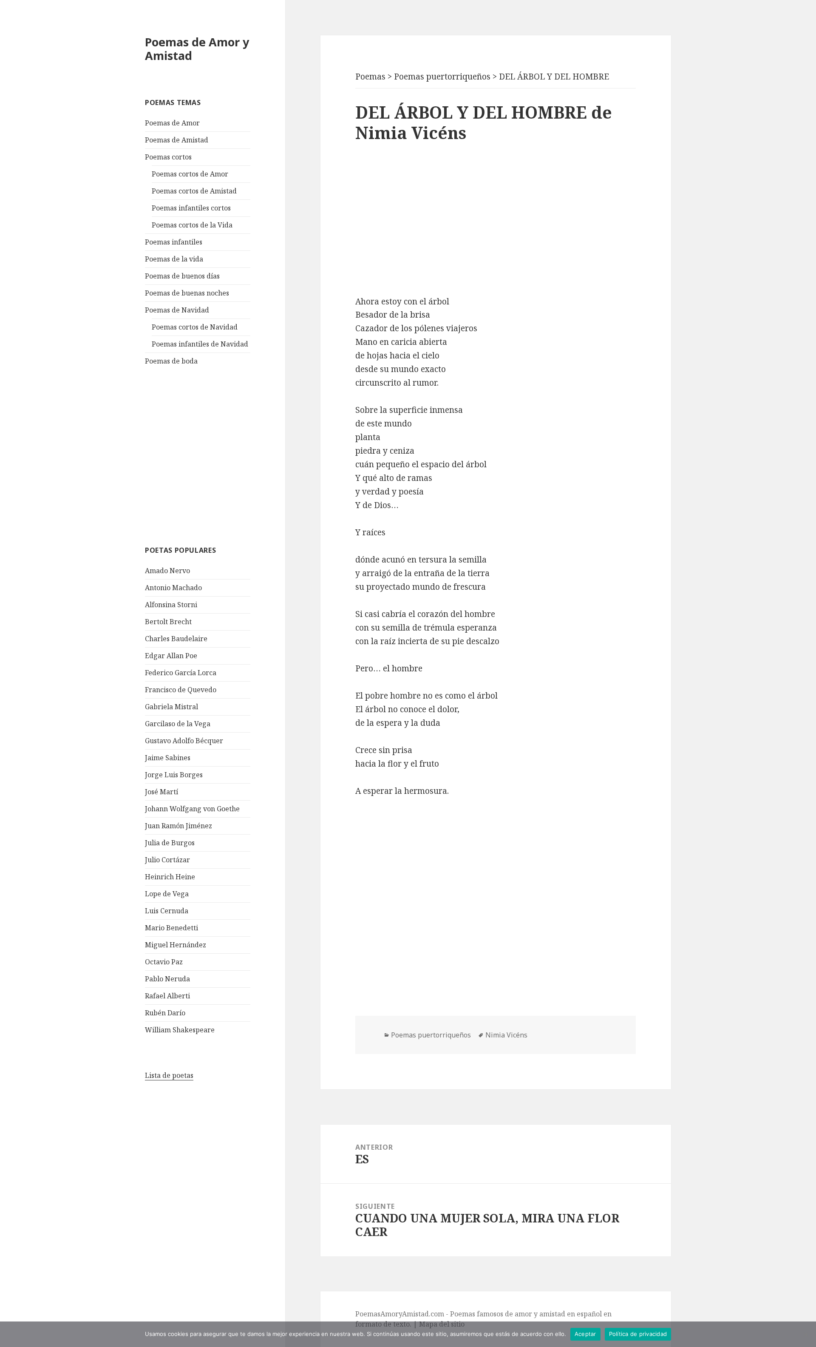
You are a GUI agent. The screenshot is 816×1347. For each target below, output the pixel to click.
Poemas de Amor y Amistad (197, 48)
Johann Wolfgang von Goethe (192, 808)
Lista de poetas (169, 1075)
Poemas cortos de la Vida (192, 225)
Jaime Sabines (167, 757)
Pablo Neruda (167, 978)
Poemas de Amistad (176, 140)
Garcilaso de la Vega (177, 723)
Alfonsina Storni (171, 604)
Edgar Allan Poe (171, 655)
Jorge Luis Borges (174, 774)
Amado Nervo (167, 570)
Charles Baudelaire (176, 638)
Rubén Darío (165, 1012)
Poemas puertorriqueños (431, 1035)
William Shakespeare (180, 1029)
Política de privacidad (638, 1333)
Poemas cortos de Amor (190, 174)
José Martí (161, 791)
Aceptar (585, 1333)
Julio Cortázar (167, 859)
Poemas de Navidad (177, 310)
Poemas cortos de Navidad (195, 327)
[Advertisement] (208, 454)
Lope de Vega (167, 893)
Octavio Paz (164, 961)
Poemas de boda (171, 361)
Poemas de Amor (172, 123)
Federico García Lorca (180, 672)
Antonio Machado (173, 587)
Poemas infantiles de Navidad (200, 344)
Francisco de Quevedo (180, 689)
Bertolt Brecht (168, 621)
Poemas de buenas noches (187, 293)
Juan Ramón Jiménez (178, 825)
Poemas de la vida (174, 259)
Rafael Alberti (167, 995)
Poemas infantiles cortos (191, 208)
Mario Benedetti (171, 927)
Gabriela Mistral (171, 706)
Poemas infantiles (173, 242)
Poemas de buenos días (182, 276)
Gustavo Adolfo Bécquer (184, 740)
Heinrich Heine (170, 876)
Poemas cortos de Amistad (194, 191)
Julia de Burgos (170, 842)
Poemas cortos (168, 157)
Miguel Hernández (175, 944)
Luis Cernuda (166, 910)
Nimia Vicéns (506, 1035)
